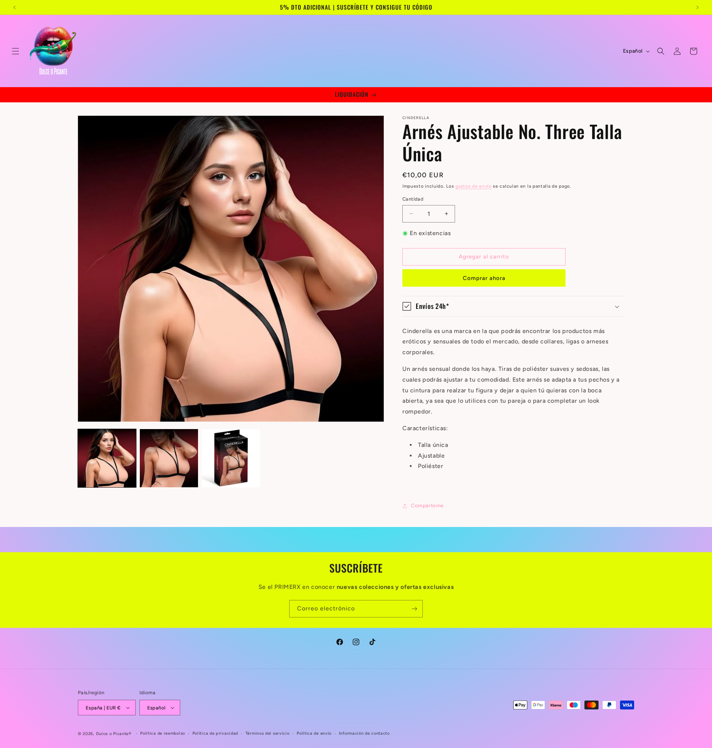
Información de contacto (364, 733)
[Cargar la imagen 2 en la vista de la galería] (169, 458)
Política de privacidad (215, 733)
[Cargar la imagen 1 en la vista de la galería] (107, 458)
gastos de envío (473, 186)
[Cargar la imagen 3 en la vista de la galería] (231, 458)
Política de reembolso (162, 733)
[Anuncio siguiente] (697, 7)
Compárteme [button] (427, 505)
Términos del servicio (267, 733)
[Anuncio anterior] (14, 7)
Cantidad (412, 199)
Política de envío (314, 733)
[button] (15, 51)
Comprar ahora (484, 278)
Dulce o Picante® (114, 733)
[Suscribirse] (414, 608)
